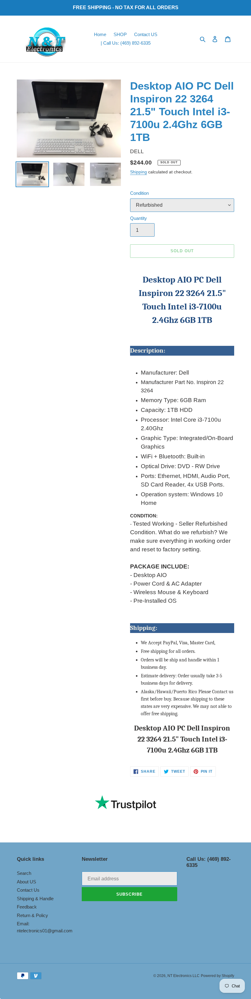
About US (26, 881)
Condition (139, 193)
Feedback (27, 906)
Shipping (138, 171)
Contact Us (28, 890)
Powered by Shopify (217, 976)
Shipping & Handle (35, 898)
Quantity (138, 218)
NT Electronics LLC (183, 976)
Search (24, 873)
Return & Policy (32, 915)
